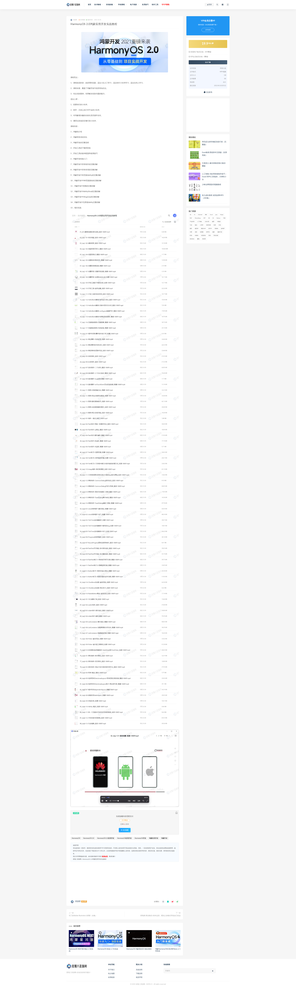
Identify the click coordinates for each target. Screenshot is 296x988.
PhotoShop (198, 218)
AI (194, 214)
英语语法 (192, 239)
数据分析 (203, 228)
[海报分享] (177, 901)
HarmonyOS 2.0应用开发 (105, 838)
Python (218, 218)
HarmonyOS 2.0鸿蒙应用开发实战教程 (94, 859)
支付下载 (208, 62)
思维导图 (208, 225)
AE (190, 214)
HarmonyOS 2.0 (88, 838)
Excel (211, 214)
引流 (191, 225)
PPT (205, 218)
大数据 (218, 221)
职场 (191, 235)
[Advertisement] (125, 880)
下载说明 (139, 973)
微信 (196, 225)
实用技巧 (145, 4)
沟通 (191, 232)
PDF (191, 218)
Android (200, 214)
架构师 (222, 228)
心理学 (201, 225)
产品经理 (192, 221)
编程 (213, 232)
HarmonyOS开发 (140, 838)
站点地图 (111, 973)
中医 (224, 218)
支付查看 (125, 830)
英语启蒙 (216, 235)
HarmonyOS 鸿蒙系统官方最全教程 (138, 949)
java (216, 214)
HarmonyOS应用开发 (124, 838)
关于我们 (111, 970)
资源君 (78, 901)
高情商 (204, 239)
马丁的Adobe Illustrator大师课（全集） (83, 915)
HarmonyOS (76, 838)
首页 (89, 4)
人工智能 (199, 221)
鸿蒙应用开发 (153, 838)
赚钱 (198, 239)
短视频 (201, 232)
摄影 (191, 228)
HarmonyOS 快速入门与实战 (108, 949)
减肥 (213, 221)
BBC (206, 214)
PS (213, 218)
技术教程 (82, 19)
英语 (209, 235)
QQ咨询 (208, 92)
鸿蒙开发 (164, 838)
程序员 (208, 232)
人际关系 (207, 221)
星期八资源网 (77, 859)
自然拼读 (203, 235)
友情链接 (111, 977)
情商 (215, 225)
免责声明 (139, 977)
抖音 (220, 225)
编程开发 (90, 19)
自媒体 (196, 235)
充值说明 (139, 970)
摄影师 (196, 228)
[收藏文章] (163, 901)
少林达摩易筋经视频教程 (211, 184)
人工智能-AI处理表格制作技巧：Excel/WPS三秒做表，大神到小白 (214, 176)
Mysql (221, 214)
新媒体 (216, 228)
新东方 (210, 228)
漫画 (196, 232)
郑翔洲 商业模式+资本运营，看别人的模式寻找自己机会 (160, 915)
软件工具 (155, 4)
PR (209, 218)
